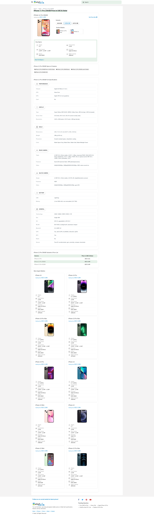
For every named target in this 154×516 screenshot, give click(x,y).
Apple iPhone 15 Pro (103, 505)
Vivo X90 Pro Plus (83, 505)
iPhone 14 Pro (72, 275)
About (48, 511)
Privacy (38, 511)
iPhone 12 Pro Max (74, 448)
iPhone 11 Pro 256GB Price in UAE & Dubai (45, 69)
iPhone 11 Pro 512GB (39, 264)
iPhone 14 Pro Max (41, 318)
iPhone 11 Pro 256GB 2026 (41, 72)
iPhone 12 (71, 405)
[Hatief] (39, 2)
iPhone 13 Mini (39, 405)
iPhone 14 (38, 275)
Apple (39, 8)
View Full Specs (39, 59)
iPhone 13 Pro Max (74, 318)
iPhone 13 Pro (39, 362)
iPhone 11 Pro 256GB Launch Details (80, 69)
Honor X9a (93, 505)
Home (35, 8)
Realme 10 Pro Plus (98, 507)
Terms (43, 511)
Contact (53, 511)
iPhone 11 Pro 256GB (39, 261)
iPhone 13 (71, 362)
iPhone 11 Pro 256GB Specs (63, 69)
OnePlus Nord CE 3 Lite (85, 507)
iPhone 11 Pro (38, 258)
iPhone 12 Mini (39, 448)
